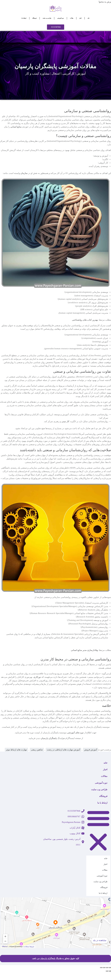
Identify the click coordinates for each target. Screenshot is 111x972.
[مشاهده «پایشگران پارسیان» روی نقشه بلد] (55, 922)
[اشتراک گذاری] (104, 967)
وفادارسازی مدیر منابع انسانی (84, 650)
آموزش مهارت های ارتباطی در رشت (63, 749)
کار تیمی (65, 421)
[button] (98, 830)
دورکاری (37, 677)
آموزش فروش (90, 749)
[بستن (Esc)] (101, 967)
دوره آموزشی (60, 18)
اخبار (80, 18)
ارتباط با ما (24, 18)
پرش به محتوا (105, 2)
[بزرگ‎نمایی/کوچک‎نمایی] (110, 967)
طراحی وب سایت (47, 18)
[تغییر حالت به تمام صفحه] (107, 967)
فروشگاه (34, 18)
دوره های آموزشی (75, 732)
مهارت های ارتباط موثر (16, 749)
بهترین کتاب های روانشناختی (85, 320)
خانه (88, 18)
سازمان (24, 173)
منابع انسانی (16, 127)
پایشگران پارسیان (49, 738)
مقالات (71, 18)
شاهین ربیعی (37, 749)
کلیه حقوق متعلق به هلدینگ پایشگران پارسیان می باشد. (55, 958)
